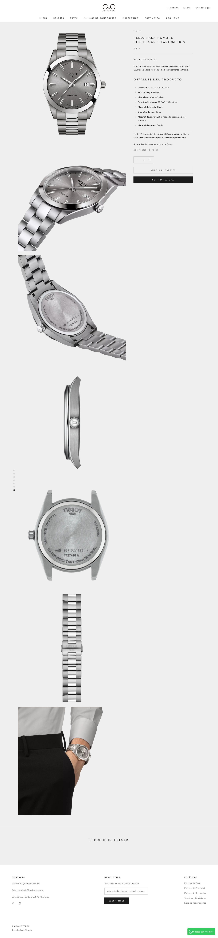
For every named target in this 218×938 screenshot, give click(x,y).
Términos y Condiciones (195, 898)
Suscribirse (117, 901)
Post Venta (152, 18)
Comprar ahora (163, 180)
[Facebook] (149, 150)
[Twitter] (153, 150)
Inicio (43, 18)
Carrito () (203, 8)
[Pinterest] (157, 150)
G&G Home (172, 18)
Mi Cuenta (172, 8)
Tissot (137, 31)
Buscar (187, 8)
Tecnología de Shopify (22, 930)
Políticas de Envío (192, 883)
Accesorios (130, 18)
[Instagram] (20, 903)
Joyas (74, 18)
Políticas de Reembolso (195, 893)
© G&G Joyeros (21, 926)
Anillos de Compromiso (100, 18)
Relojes (58, 18)
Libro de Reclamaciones (195, 902)
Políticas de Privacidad (194, 888)
